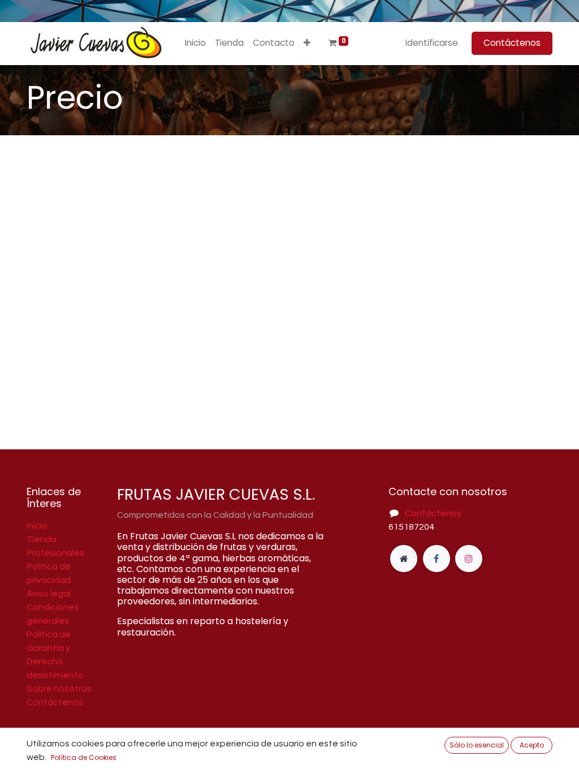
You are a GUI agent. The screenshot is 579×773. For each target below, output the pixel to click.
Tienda (42, 539)
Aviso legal (49, 593)
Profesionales (55, 552)
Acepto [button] (532, 745)
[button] (307, 43)
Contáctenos (512, 43)
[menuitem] (195, 43)
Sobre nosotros (59, 688)
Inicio (37, 525)
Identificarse (431, 43)
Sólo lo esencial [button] (477, 745)
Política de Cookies (83, 757)
